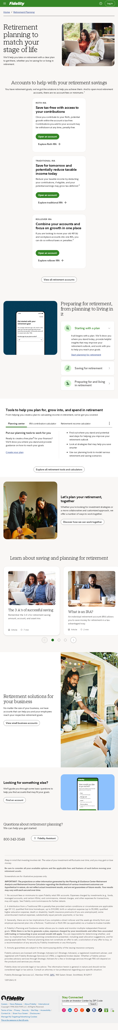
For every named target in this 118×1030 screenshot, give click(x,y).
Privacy (17, 1010)
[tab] (16, 423)
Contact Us (5, 1013)
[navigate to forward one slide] (73, 640)
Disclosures (35, 1013)
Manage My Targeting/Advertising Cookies (19, 1016)
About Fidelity (30, 1004)
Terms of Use (6, 1010)
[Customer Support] (101, 3)
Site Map (34, 1010)
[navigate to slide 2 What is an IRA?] (59, 640)
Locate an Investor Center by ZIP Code (82, 1000)
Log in (110, 3)
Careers (4, 1004)
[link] (31, 600)
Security (25, 1010)
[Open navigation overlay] (4, 3)
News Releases (16, 1004)
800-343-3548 (14, 839)
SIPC (52, 974)
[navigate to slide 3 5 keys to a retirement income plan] (65, 640)
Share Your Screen (20, 1013)
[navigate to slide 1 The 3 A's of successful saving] (53, 640)
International (43, 1004)
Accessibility (45, 1010)
